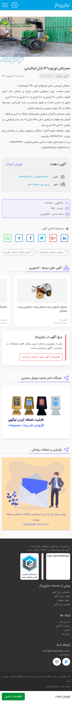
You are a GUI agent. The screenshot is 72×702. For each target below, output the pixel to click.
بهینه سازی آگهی (62, 596)
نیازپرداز (62, 5)
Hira (68, 686)
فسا (35, 184)
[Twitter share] (41, 238)
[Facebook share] (30, 238)
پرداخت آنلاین (63, 626)
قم (29, 184)
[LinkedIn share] (64, 238)
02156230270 (42, 177)
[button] (15, 5)
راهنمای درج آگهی (61, 592)
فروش (67, 630)
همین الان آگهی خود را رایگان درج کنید (41, 357)
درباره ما (66, 634)
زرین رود (44, 184)
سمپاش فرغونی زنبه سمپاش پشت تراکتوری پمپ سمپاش (42, 309)
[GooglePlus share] (53, 238)
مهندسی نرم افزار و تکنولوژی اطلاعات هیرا (22, 676)
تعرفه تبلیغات (63, 600)
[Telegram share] (19, 238)
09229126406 (25, 177)
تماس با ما (65, 622)
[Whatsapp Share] (7, 238)
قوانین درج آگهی (62, 604)
